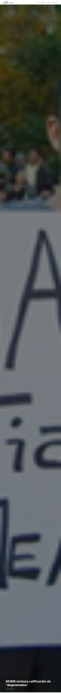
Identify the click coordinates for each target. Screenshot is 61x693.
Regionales (43, 2)
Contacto (53, 2)
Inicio (38, 2)
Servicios (48, 2)
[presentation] (39, 2)
